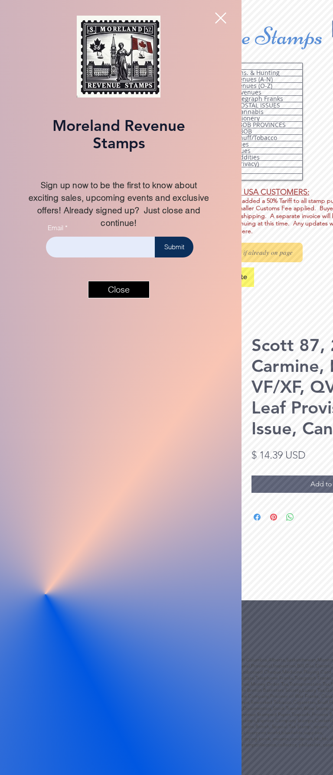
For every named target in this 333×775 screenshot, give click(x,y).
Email (55, 228)
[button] (220, 18)
